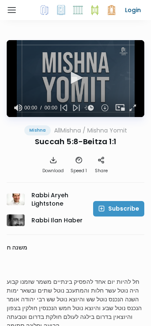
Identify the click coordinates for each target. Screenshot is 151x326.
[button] (133, 10)
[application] (75, 78)
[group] (18, 108)
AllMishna (67, 130)
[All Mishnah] (61, 10)
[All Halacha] (78, 10)
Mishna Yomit (107, 130)
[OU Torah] (44, 10)
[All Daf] (111, 10)
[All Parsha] (95, 10)
